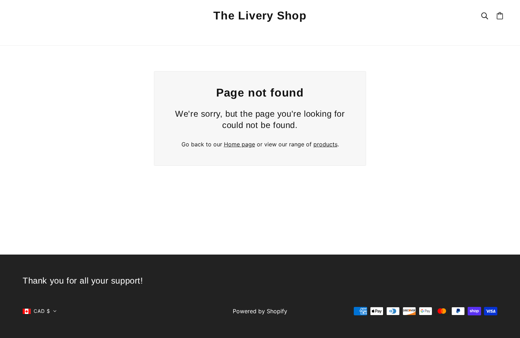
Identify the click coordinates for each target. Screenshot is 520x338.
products (325, 144)
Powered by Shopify (260, 311)
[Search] (484, 15)
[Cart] (500, 15)
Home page (239, 144)
